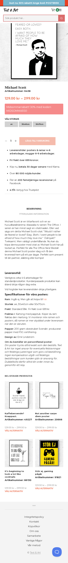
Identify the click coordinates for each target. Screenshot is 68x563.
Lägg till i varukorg (37, 141)
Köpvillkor (34, 526)
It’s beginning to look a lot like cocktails (14, 474)
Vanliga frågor (34, 540)
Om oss (34, 531)
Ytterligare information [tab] (34, 214)
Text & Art (35, 552)
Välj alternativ (14, 431)
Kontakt (34, 521)
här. (45, 299)
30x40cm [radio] (25, 124)
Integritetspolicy (34, 516)
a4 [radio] (11, 124)
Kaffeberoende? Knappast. (14, 415)
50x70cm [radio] (39, 124)
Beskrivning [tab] (34, 209)
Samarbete (34, 535)
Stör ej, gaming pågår (44, 472)
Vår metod (34, 545)
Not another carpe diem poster (46, 415)
